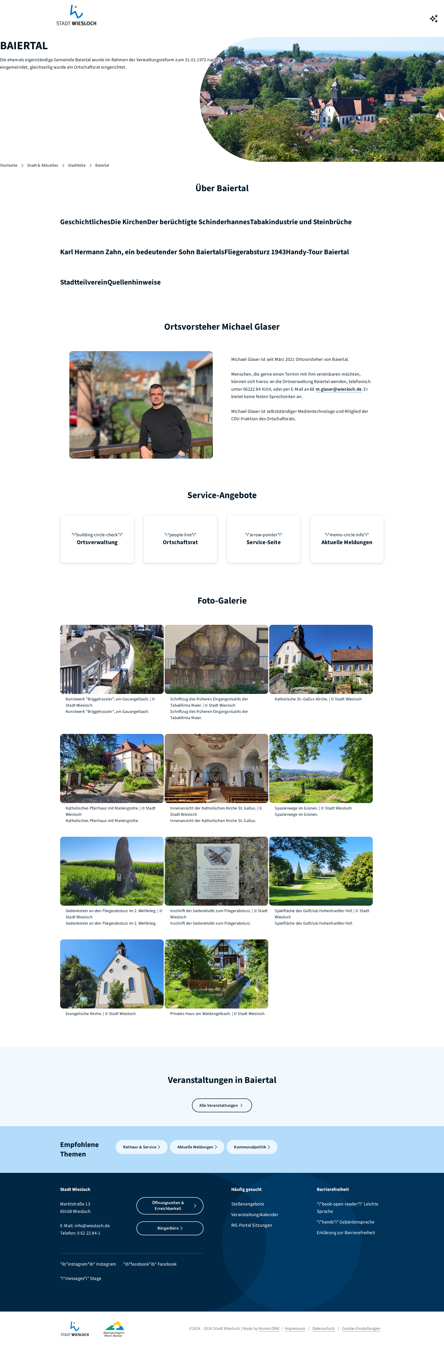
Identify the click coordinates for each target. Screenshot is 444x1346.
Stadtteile (77, 165)
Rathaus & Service (139, 1147)
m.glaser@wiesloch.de (338, 389)
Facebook (167, 1264)
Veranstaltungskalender (254, 1214)
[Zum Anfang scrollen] (434, 1332)
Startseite (8, 165)
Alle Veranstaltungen (218, 1105)
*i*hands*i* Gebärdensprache (345, 1222)
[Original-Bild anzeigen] (112, 659)
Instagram (106, 1264)
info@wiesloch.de (92, 1226)
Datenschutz (323, 1328)
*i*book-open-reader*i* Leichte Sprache (347, 1208)
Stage (95, 1278)
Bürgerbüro (168, 1228)
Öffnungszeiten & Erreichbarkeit (168, 1206)
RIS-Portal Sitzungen (251, 1225)
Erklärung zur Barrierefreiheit (346, 1232)
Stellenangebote (247, 1204)
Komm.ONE (269, 1328)
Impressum (295, 1328)
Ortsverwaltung (97, 542)
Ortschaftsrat (180, 542)
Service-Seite (264, 542)
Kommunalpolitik (250, 1147)
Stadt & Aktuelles (42, 165)
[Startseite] (81, 1329)
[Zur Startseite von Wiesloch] (76, 19)
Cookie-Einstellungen (361, 1328)
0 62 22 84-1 (88, 1233)
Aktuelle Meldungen (347, 542)
